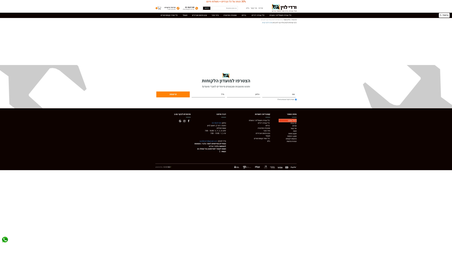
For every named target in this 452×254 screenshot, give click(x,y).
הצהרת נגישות (292, 141)
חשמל (268, 136)
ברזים (267, 125)
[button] (444, 15)
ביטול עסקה (292, 120)
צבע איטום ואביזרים (263, 133)
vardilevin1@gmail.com (208, 141)
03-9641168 (216, 123)
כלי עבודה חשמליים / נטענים (259, 120)
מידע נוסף (287, 20)
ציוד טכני (267, 130)
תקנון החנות (292, 133)
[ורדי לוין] (284, 8)
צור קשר (254, 8)
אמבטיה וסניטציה (264, 128)
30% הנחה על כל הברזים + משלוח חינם (226, 1)
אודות (260, 8)
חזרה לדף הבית (267, 22)
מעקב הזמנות (292, 136)
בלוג (247, 8)
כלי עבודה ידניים (263, 123)
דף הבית (294, 20)
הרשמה (173, 94)
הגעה (295, 131)
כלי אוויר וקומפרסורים (261, 138)
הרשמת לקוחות (291, 138)
